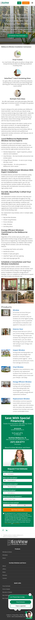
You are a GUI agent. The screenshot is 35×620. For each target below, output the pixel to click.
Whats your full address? (9, 490)
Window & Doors (7, 552)
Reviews (4, 575)
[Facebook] (3, 530)
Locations (25, 3)
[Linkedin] (6, 530)
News (4, 572)
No (24, 505)
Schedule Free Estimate (17, 36)
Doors (4, 558)
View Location (17, 444)
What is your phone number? (10, 484)
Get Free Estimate (17, 510)
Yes (10, 505)
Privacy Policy (16, 523)
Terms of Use (8, 523)
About (4, 566)
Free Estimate (6, 586)
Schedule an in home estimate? (11, 503)
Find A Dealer (6, 589)
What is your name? (8, 471)
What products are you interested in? (12, 496)
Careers (4, 578)
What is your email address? (10, 478)
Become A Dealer (7, 592)
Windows (5, 555)
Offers (4, 569)
